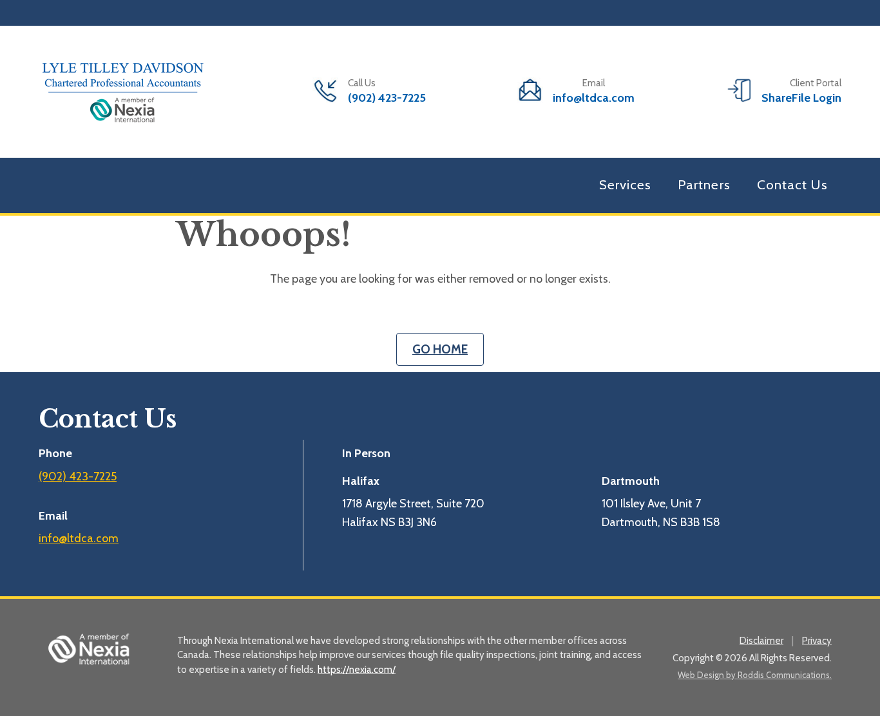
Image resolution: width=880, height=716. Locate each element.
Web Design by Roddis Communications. (755, 675)
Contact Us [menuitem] (792, 184)
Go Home (440, 349)
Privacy (817, 640)
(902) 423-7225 (387, 98)
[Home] (122, 90)
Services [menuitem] (625, 184)
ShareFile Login (801, 98)
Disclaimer (761, 640)
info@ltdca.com (594, 98)
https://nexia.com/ (357, 669)
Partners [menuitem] (704, 184)
